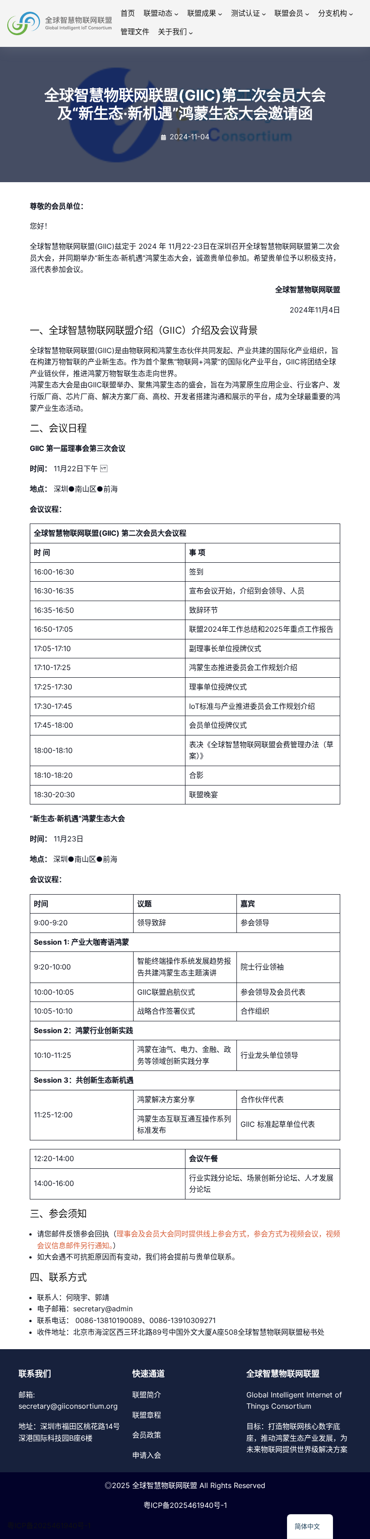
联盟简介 (146, 1394)
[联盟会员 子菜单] (307, 14)
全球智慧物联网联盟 (164, 1485)
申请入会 (146, 1455)
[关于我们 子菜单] (191, 33)
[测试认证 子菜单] (264, 14)
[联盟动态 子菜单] (176, 14)
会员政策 (146, 1434)
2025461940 (191, 1505)
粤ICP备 (156, 1505)
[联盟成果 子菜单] (220, 14)
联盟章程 (146, 1415)
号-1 (220, 1505)
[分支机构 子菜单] (351, 14)
